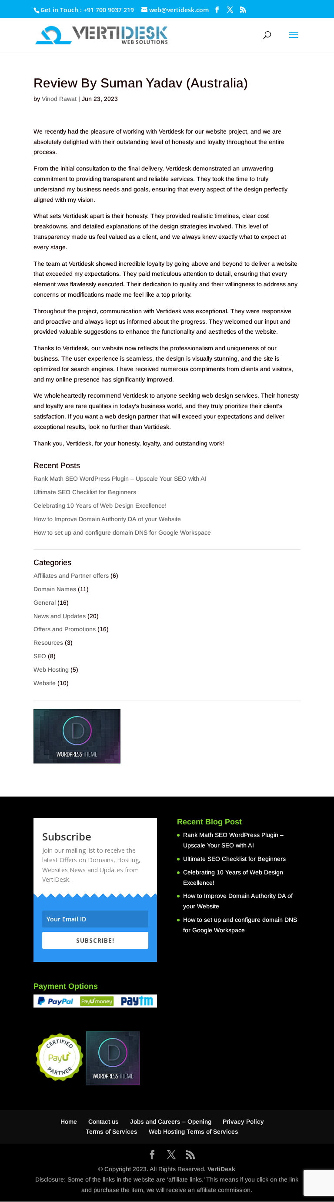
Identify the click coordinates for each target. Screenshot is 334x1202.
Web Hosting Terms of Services (193, 1131)
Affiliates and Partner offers (71, 575)
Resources (48, 642)
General (44, 602)
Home (68, 1121)
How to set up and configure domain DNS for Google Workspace (122, 532)
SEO (39, 656)
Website (44, 683)
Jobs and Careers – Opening (170, 1121)
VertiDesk (221, 1168)
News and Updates (59, 616)
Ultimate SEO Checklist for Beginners (84, 492)
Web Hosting (51, 669)
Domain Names (54, 589)
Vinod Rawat (59, 98)
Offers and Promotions (64, 629)
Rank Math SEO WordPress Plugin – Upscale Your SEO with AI (120, 478)
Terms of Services (111, 1131)
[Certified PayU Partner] (59, 1081)
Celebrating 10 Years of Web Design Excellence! (100, 505)
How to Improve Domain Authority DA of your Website (107, 519)
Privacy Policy (243, 1121)
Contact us (103, 1121)
